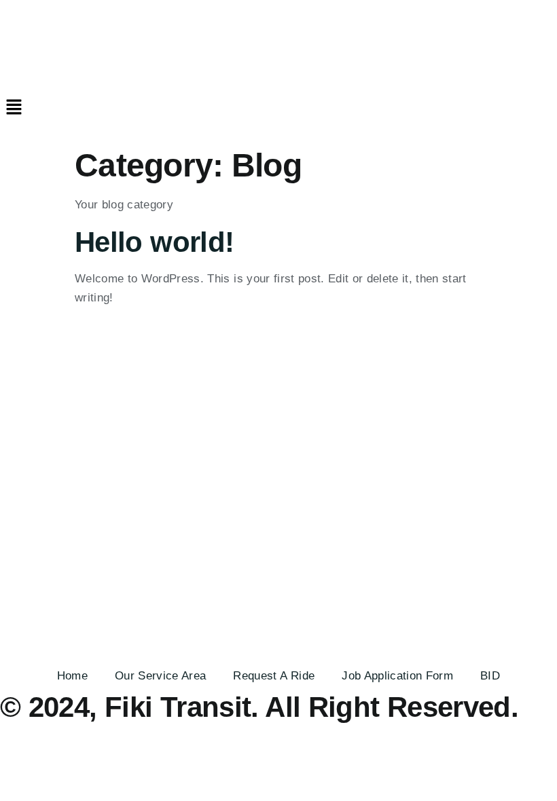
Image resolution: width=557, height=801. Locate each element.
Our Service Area (160, 675)
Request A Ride (274, 675)
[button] (278, 108)
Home (72, 675)
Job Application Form (397, 675)
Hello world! (154, 242)
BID (490, 675)
